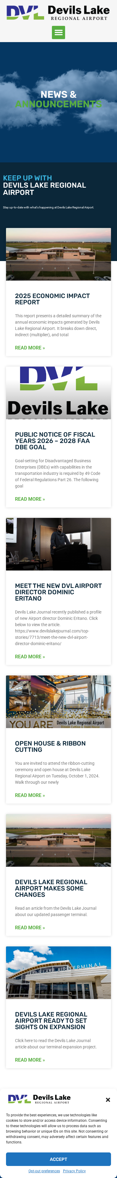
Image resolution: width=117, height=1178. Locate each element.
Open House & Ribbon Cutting (50, 746)
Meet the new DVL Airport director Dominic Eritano (58, 592)
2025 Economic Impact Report (52, 299)
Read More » (30, 348)
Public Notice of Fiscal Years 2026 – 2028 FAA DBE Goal (55, 441)
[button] (108, 1100)
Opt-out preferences (44, 1171)
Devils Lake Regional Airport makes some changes (51, 888)
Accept (58, 1159)
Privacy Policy (74, 1171)
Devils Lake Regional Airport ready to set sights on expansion (51, 1020)
